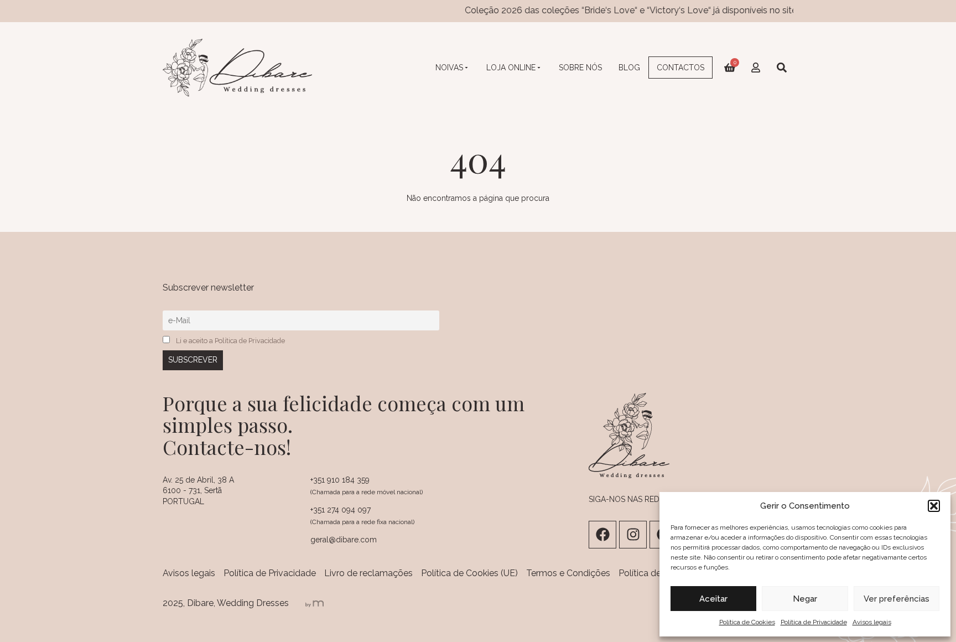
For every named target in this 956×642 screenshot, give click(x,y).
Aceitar (713, 599)
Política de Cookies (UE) (469, 573)
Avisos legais (872, 622)
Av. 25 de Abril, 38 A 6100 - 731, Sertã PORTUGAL (198, 490)
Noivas (449, 67)
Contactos (680, 67)
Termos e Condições (568, 573)
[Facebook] (602, 534)
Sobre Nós (580, 67)
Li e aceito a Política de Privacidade (230, 340)
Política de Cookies (747, 622)
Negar (805, 599)
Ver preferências (896, 599)
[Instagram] (633, 534)
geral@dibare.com (343, 539)
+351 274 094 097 (340, 509)
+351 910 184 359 (340, 479)
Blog (629, 67)
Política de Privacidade (814, 622)
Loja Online (511, 67)
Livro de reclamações (368, 573)
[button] (933, 505)
